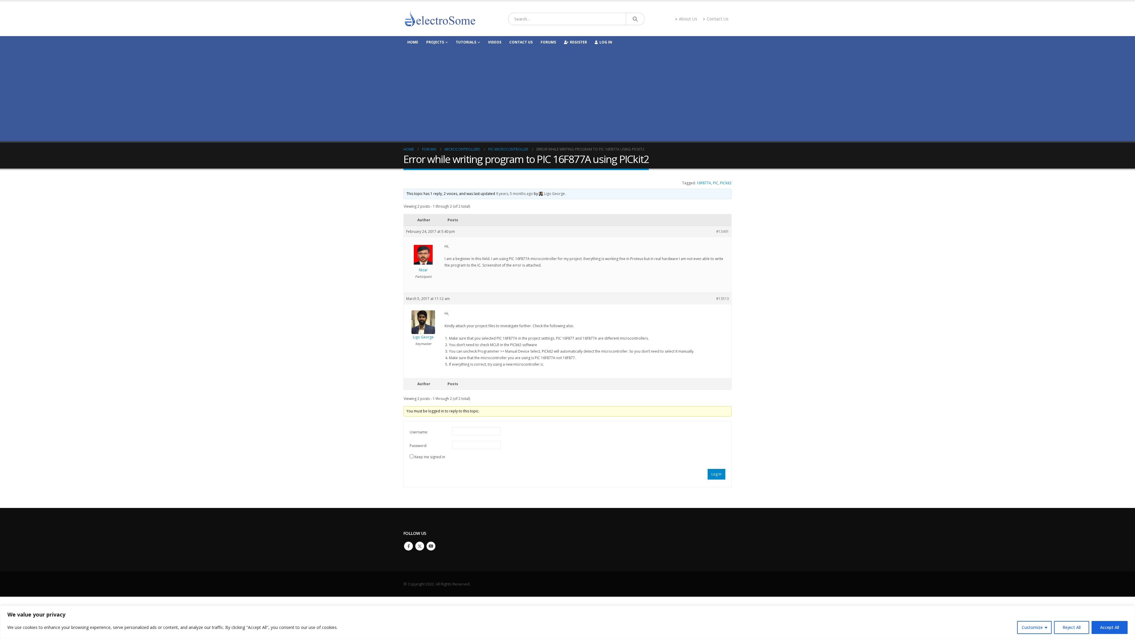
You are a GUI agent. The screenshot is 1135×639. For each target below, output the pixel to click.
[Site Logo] (440, 18)
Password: (418, 445)
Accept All (1109, 627)
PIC (715, 182)
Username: (419, 432)
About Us (688, 19)
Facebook (408, 546)
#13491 (722, 231)
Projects (435, 42)
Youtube (431, 546)
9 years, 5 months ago (514, 193)
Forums (548, 42)
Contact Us (718, 19)
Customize (1032, 627)
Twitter (419, 546)
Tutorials (466, 42)
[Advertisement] (567, 92)
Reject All (1072, 627)
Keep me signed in (429, 456)
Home (412, 42)
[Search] (635, 19)
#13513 (722, 298)
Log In (605, 42)
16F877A (704, 182)
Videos (494, 42)
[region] (567, 622)
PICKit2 (726, 182)
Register (578, 42)
